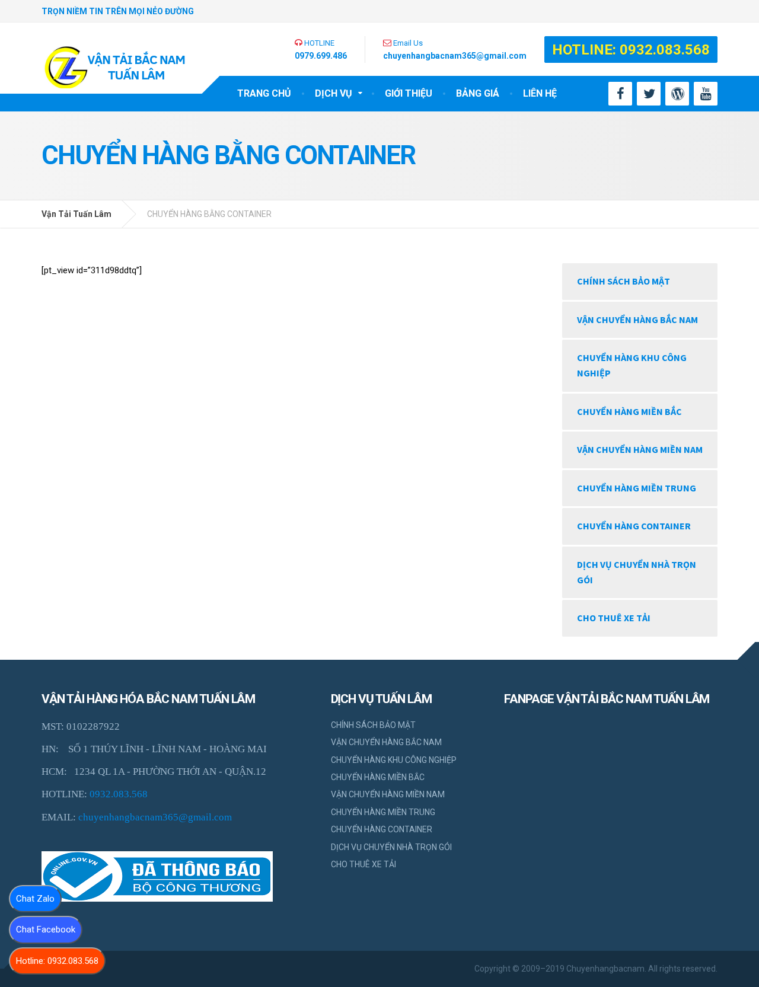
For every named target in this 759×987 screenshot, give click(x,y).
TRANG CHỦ (264, 93)
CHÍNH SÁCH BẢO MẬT (623, 281)
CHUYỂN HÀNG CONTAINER (634, 526)
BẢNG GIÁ (477, 93)
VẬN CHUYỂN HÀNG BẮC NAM (637, 319)
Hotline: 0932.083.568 (57, 961)
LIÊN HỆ (540, 93)
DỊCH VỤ (333, 93)
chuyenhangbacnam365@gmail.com (155, 817)
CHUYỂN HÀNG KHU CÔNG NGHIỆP (632, 365)
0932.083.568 (119, 794)
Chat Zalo (35, 898)
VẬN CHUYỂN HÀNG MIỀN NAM (640, 449)
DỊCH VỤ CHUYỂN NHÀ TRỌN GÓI (636, 572)
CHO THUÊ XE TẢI (613, 618)
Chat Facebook (45, 929)
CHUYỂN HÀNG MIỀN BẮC (629, 411)
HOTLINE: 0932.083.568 (631, 49)
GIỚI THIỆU (408, 93)
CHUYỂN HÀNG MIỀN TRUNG (636, 488)
